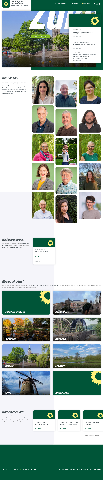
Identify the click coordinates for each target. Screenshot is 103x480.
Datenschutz (15, 469)
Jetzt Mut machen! (40, 36)
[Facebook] (99, 4)
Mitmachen (86, 4)
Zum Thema (38, 428)
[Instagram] (97, 4)
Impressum (25, 469)
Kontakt (33, 469)
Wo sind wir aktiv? (60, 4)
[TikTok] (94, 4)
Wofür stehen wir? (73, 4)
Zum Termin (38, 256)
